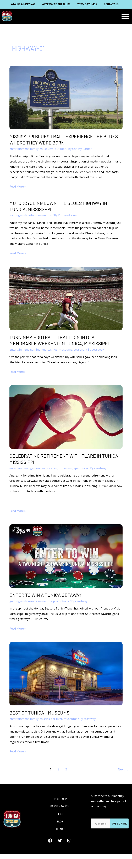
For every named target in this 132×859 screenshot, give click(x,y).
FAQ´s (60, 813)
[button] (125, 16)
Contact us (111, 4)
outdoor (60, 149)
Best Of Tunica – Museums (39, 712)
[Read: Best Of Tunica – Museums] (66, 673)
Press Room (59, 798)
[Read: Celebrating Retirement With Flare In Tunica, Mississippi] (66, 417)
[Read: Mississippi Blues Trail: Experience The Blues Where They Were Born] (66, 97)
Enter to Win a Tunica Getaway (45, 595)
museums (46, 149)
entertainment (19, 149)
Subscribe (119, 823)
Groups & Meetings (23, 4)
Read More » (17, 186)
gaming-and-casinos (23, 215)
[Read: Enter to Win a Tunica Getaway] (66, 556)
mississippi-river (51, 719)
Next (123, 769)
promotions (61, 601)
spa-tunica (81, 468)
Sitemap (60, 829)
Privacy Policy (59, 806)
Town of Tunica (87, 4)
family (34, 149)
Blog (60, 821)
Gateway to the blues (56, 4)
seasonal (79, 349)
